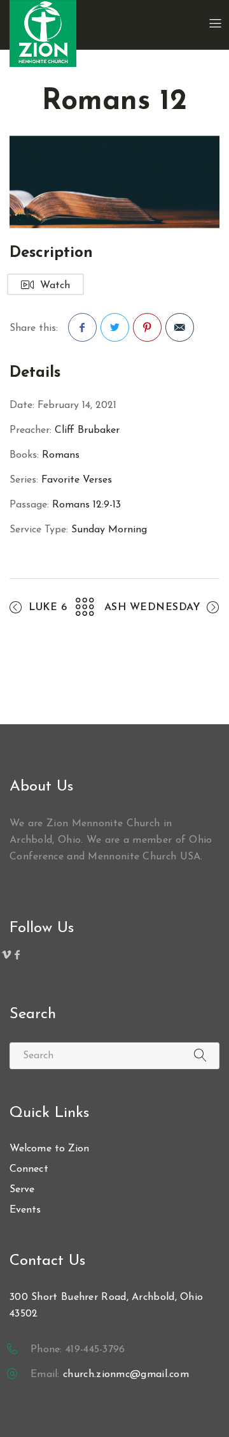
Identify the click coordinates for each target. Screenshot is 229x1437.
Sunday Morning (109, 530)
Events (25, 1210)
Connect (29, 1169)
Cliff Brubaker (87, 430)
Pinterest (147, 327)
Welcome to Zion (50, 1149)
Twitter (115, 327)
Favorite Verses (76, 480)
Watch (55, 286)
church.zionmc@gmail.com (126, 1374)
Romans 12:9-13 (86, 505)
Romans (61, 455)
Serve (22, 1190)
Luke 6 (48, 607)
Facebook (82, 327)
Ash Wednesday (152, 607)
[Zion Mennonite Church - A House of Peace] (43, 33)
